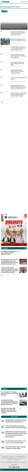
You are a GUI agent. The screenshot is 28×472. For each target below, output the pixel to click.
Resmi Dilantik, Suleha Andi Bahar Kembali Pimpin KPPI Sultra (17, 64)
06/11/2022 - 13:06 (21, 81)
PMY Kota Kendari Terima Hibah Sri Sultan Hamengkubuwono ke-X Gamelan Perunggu (18, 94)
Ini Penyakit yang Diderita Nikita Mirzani (19, 78)
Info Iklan (9, 459)
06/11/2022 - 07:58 (18, 96)
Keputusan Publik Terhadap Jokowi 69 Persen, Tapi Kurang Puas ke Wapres (18, 56)
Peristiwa (12, 43)
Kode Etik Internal (21, 458)
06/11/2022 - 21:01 (18, 35)
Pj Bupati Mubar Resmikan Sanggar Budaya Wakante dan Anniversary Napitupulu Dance (18, 87)
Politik (12, 35)
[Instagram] (16, 467)
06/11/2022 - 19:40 (18, 50)
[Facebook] (10, 467)
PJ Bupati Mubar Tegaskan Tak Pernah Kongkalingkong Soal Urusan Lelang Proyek (18, 48)
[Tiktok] (18, 467)
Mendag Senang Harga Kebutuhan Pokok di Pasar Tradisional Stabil (17, 71)
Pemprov (12, 66)
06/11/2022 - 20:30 (19, 43)
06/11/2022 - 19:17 (19, 58)
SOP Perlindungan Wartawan (9, 458)
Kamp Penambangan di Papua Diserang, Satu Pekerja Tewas (18, 40)
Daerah (12, 50)
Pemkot (12, 96)
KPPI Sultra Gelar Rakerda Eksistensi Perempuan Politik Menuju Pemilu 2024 (18, 33)
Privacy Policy (16, 459)
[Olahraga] (25, 248)
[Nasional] (25, 389)
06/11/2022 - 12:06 (18, 89)
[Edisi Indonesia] (5, 2)
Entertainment (13, 81)
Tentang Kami (5, 456)
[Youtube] (14, 467)
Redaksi (11, 456)
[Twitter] (12, 467)
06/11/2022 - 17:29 (19, 66)
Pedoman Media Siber (20, 456)
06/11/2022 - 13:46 (19, 73)
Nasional (12, 58)
